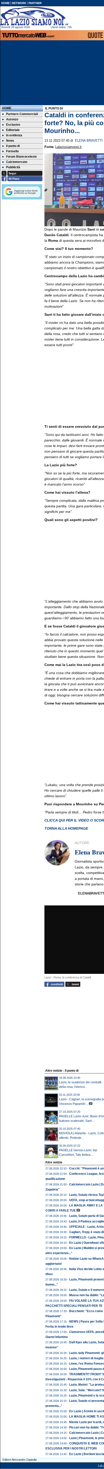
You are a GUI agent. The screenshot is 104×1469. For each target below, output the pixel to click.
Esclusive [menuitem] (13, 124)
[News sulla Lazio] (34, 16)
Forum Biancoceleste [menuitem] (21, 156)
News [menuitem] (10, 140)
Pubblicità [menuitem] (13, 167)
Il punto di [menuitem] (13, 146)
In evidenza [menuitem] (14, 135)
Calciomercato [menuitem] (16, 162)
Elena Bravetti (89, 140)
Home (6, 108)
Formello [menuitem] (12, 151)
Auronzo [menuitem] (12, 119)
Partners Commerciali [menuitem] (22, 114)
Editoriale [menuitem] (13, 130)
